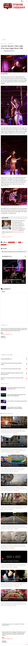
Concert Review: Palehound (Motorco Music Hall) (12, 280)
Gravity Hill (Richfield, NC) (10, 522)
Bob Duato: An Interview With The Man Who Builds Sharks (13, 464)
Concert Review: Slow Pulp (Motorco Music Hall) (14, 268)
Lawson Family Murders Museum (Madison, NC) (13, 425)
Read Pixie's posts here (7, 236)
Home (2, 43)
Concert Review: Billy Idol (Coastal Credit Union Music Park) (16, 388)
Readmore (16, 432)
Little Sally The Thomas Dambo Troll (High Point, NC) (13, 502)
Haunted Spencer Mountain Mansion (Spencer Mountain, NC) (12, 445)
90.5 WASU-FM (15, 230)
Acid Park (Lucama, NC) (9, 484)
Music (5, 43)
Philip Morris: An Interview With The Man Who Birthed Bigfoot (13, 579)
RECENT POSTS (5, 383)
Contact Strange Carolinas (10, 561)
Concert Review (10, 43)
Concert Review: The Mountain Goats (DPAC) (17, 401)
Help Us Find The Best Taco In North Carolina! (14, 598)
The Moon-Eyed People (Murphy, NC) (14, 542)
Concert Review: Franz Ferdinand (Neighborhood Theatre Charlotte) (14, 408)
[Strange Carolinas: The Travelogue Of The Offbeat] (14, 8)
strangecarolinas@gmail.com (6, 334)
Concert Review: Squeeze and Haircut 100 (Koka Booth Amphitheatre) (16, 395)
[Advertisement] (13, 23)
